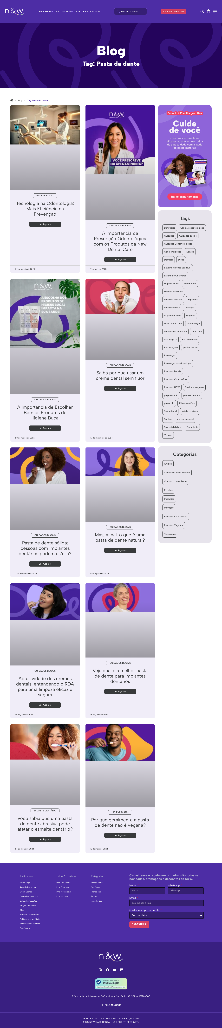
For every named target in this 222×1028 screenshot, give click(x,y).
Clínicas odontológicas (192, 227)
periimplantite (190, 347)
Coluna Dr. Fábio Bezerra (177, 472)
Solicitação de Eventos (30, 924)
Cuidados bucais (188, 235)
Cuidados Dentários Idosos (178, 243)
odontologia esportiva (175, 331)
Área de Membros (28, 887)
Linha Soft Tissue (63, 883)
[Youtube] (114, 970)
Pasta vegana (171, 347)
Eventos (168, 490)
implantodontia (172, 307)
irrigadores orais (172, 315)
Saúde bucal (170, 411)
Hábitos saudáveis (173, 291)
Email (133, 898)
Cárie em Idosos (172, 251)
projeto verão (171, 395)
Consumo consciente (175, 481)
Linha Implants (61, 896)
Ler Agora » (45, 224)
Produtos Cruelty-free (175, 379)
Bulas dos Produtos (28, 901)
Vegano (168, 435)
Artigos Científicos (28, 905)
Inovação (189, 307)
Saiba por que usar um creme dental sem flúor (120, 375)
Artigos (168, 463)
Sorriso (167, 419)
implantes (193, 299)
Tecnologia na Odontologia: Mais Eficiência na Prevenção (45, 208)
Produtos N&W (172, 387)
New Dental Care (173, 323)
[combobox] (130, 11)
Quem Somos (26, 892)
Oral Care (197, 331)
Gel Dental (95, 887)
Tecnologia (192, 427)
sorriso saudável (185, 419)
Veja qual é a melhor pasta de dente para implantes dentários (120, 676)
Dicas (181, 259)
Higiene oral (190, 283)
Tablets (94, 896)
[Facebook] (107, 970)
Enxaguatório (97, 883)
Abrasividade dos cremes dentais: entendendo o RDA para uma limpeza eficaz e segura (45, 686)
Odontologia (193, 323)
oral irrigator (170, 339)
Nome (133, 885)
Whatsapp (174, 885)
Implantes (169, 499)
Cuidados (169, 235)
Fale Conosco (26, 928)
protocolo (169, 403)
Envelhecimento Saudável (177, 267)
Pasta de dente (189, 339)
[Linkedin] (121, 970)
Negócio (190, 315)
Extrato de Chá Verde (175, 275)
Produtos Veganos (173, 525)
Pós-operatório (187, 403)
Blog (22, 910)
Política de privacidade (30, 919)
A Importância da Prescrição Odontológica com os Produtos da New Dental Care (120, 241)
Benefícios (169, 227)
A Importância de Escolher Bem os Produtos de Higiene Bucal (45, 412)
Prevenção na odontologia (177, 363)
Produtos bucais (172, 371)
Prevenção (169, 355)
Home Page (25, 883)
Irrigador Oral (96, 901)
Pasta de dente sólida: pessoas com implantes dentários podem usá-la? (45, 548)
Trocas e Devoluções (29, 914)
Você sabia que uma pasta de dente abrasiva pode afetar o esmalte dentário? (45, 824)
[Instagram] (100, 970)
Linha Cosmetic (62, 887)
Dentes (190, 251)
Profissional (96, 892)
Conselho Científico (29, 896)
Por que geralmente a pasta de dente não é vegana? (120, 822)
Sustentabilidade (172, 427)
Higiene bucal (171, 283)
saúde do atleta (190, 411)
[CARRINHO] (208, 11)
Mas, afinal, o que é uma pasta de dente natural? (120, 537)
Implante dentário (173, 299)
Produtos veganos (194, 387)
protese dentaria (191, 395)
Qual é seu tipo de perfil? (144, 910)
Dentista (168, 259)
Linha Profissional (63, 892)
